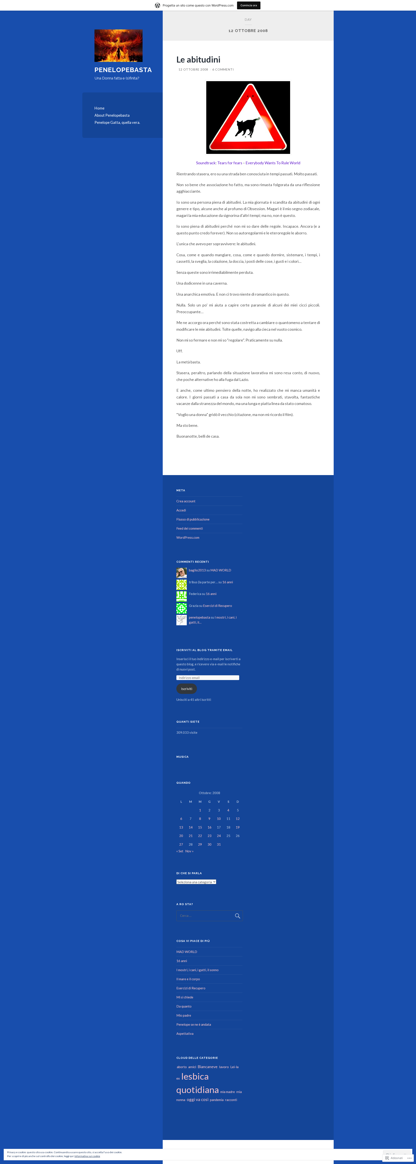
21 (191, 836)
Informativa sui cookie (87, 1156)
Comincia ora (248, 5)
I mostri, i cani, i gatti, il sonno (197, 970)
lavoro (224, 1067)
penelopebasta (199, 617)
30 (209, 844)
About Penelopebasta (112, 115)
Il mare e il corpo (188, 979)
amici (192, 1067)
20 (181, 836)
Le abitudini (198, 59)
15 (200, 827)
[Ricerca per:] (209, 915)
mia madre (227, 1092)
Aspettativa (184, 1033)
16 (209, 827)
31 (219, 844)
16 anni (227, 582)
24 (219, 836)
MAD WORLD (220, 570)
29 (200, 844)
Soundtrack (206, 162)
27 (181, 844)
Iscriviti (186, 689)
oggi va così (197, 1099)
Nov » (189, 851)
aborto (182, 1067)
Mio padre (183, 1015)
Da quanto (184, 1006)
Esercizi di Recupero (217, 606)
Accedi (181, 510)
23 (209, 836)
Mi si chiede (184, 997)
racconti (231, 1100)
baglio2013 (197, 570)
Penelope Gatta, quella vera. (117, 122)
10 (219, 819)
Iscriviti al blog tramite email (204, 650)
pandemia (217, 1100)
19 (238, 827)
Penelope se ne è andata (193, 1024)
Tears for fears (230, 162)
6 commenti (223, 69)
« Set (179, 851)
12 (238, 819)
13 (181, 827)
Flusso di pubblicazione (193, 519)
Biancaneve (208, 1066)
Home (99, 108)
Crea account (185, 501)
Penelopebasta (123, 70)
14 (191, 827)
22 (200, 836)
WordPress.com (187, 537)
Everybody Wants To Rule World (272, 162)
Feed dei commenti (189, 528)
